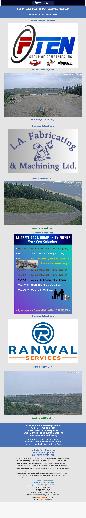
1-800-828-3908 (40, 497)
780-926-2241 (42, 499)
